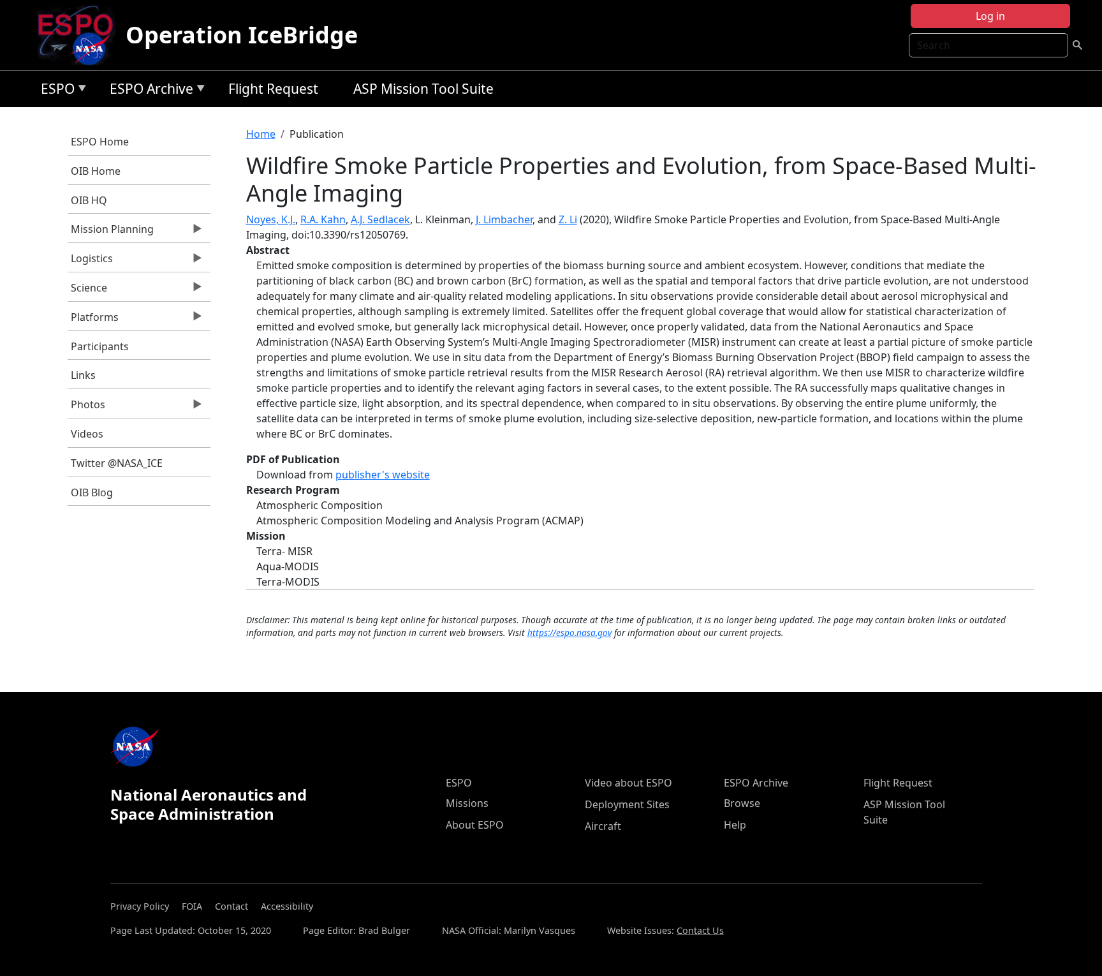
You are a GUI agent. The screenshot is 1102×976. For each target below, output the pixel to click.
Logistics (90, 261)
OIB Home (96, 171)
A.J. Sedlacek (380, 219)
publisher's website (382, 475)
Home (261, 134)
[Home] (80, 35)
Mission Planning (111, 232)
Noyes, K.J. (270, 219)
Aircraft (603, 826)
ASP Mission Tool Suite (423, 89)
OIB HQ (89, 200)
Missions (467, 803)
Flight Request (273, 89)
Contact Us (700, 930)
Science (87, 291)
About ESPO (475, 825)
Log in (990, 16)
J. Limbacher (504, 219)
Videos (87, 434)
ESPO (54, 91)
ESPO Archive (148, 91)
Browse (742, 803)
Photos (86, 407)
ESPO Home (100, 142)
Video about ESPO (628, 783)
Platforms (93, 320)
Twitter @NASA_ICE (117, 463)
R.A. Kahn (323, 219)
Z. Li (568, 219)
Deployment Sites (627, 804)
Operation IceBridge (242, 34)
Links (83, 375)
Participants (100, 346)
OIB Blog (92, 492)
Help (735, 825)
